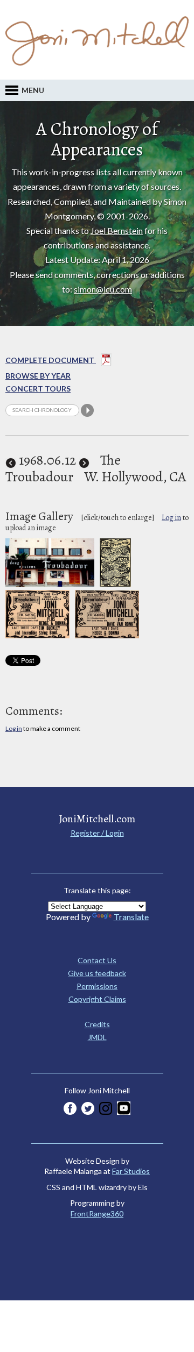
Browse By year (38, 375)
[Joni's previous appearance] (10, 460)
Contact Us (97, 960)
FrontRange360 (97, 1213)
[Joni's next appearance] (84, 460)
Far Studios (131, 1171)
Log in (171, 518)
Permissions (97, 986)
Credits (97, 1024)
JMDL (97, 1037)
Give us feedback (97, 973)
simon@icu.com (103, 289)
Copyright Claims (97, 999)
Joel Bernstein (117, 230)
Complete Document (50, 360)
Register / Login (97, 832)
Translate (131, 917)
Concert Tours (38, 388)
